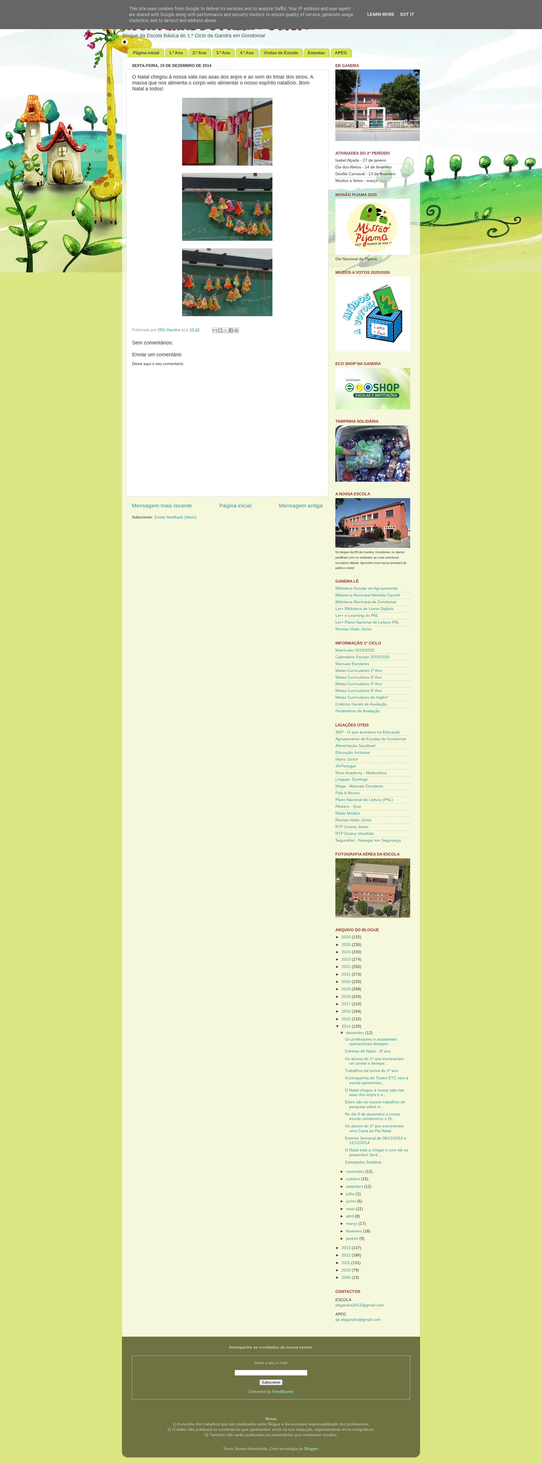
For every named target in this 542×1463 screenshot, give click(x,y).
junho (351, 1201)
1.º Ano (176, 52)
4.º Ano (247, 52)
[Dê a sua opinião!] (220, 330)
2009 (347, 1277)
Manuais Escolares (352, 664)
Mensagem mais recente (162, 506)
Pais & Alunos (347, 793)
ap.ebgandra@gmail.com (358, 1319)
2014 (347, 1026)
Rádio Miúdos (347, 813)
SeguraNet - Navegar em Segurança (368, 840)
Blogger (311, 1449)
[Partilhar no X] (225, 330)
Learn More (380, 14)
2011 (346, 1263)
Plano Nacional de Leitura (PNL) (364, 800)
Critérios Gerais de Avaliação (361, 704)
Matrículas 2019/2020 (354, 650)
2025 (347, 945)
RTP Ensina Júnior (352, 827)
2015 (347, 1019)
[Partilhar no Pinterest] (236, 330)
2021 (347, 974)
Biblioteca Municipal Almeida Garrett (367, 595)
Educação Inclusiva (352, 752)
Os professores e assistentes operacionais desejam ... (371, 1041)
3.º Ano (223, 52)
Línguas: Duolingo (351, 779)
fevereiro (354, 1231)
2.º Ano (199, 52)
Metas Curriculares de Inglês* (361, 697)
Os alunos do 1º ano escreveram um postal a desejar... (374, 1061)
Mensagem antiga (301, 506)
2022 (347, 967)
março (352, 1223)
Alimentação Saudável (355, 746)
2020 (347, 982)
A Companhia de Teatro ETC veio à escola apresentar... (376, 1080)
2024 (347, 952)
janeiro (352, 1238)
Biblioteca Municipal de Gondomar (366, 602)
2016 (347, 1011)
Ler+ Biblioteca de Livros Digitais (364, 609)
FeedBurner (283, 1392)
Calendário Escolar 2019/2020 (362, 657)
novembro (355, 1171)
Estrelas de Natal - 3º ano (368, 1051)
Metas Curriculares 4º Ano (358, 691)
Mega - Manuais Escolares (359, 786)
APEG (341, 52)
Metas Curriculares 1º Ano (358, 670)
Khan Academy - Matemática (361, 773)
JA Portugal (345, 766)
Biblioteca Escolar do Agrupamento (366, 588)
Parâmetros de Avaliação (357, 711)
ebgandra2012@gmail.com (359, 1305)
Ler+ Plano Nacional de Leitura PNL (367, 622)
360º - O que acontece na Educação (367, 732)
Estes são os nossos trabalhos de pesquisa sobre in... (375, 1104)
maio (351, 1209)
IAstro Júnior (346, 759)
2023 (347, 959)
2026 (347, 937)
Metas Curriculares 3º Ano (358, 684)
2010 (347, 1270)
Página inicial (146, 52)
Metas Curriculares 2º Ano (358, 677)
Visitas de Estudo (281, 52)
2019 (347, 989)
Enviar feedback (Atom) (175, 517)
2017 (347, 1004)
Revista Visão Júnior (353, 629)
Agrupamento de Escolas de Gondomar (370, 739)
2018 (347, 997)
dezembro (355, 1033)
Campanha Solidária (363, 1162)
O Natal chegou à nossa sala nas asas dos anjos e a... (374, 1092)
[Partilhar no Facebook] (231, 330)
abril (350, 1216)
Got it (407, 14)
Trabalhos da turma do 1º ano (371, 1071)
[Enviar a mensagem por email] (215, 330)
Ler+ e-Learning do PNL (357, 615)
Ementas (316, 52)
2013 (347, 1248)
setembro (355, 1186)
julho (351, 1194)
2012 (347, 1255)
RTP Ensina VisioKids (354, 834)
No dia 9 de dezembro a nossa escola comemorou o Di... (372, 1116)
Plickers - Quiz (348, 806)
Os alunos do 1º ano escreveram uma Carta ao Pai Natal (374, 1128)
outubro (353, 1179)
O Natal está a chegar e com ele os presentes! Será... (376, 1152)
